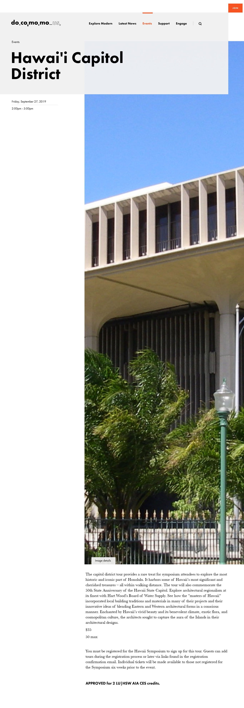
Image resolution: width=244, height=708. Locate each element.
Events (16, 42)
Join (235, 8)
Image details (103, 560)
